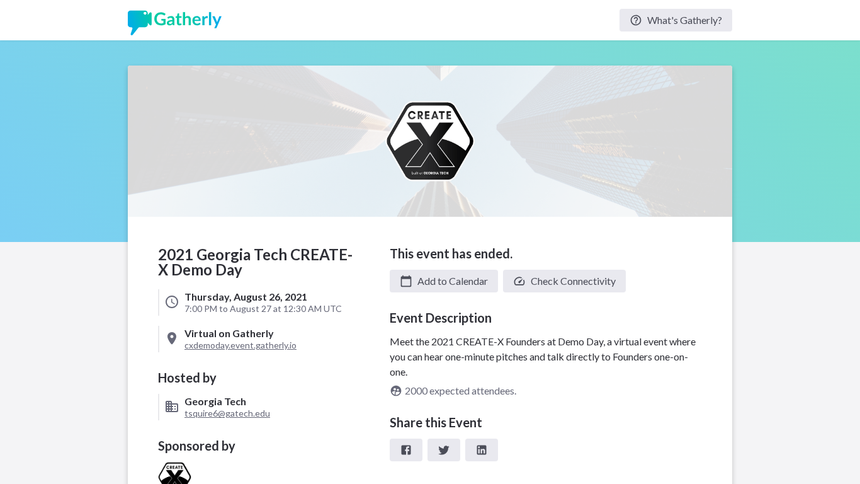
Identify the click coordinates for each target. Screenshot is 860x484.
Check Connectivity (573, 281)
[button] (444, 281)
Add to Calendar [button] (452, 281)
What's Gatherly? (684, 20)
